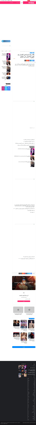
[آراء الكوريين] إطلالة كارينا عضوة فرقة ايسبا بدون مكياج (24, 161)
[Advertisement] (18, 16)
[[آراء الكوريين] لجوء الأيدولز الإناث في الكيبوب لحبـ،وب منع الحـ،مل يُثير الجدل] (24, 324)
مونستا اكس (34, 418)
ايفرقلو (34, 390)
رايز (34, 404)
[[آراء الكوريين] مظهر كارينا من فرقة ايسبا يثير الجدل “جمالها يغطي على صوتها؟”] (31, 324)
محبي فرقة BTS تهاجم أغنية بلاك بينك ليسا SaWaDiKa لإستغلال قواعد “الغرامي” (31, 340)
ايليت (34, 391)
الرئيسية (33, 51)
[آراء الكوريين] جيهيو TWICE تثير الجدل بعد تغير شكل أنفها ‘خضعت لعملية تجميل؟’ (17, 328)
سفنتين (34, 407)
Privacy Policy (8, 422)
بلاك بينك (34, 392)
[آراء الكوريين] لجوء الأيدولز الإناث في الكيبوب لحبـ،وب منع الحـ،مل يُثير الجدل (24, 330)
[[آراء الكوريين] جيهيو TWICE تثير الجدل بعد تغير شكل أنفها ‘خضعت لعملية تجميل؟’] (16, 323)
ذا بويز (34, 403)
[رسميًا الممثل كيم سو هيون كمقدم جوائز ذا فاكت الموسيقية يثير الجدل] (8, 78)
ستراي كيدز (34, 406)
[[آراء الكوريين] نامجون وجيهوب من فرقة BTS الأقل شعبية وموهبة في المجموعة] (20, 375)
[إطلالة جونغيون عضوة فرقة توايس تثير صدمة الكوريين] (25, 375)
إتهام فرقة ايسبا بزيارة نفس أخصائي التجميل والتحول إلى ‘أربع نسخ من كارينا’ (17, 338)
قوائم (19, 2)
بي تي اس (34, 393)
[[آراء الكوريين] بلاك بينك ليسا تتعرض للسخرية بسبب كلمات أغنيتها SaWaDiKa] (32, 158)
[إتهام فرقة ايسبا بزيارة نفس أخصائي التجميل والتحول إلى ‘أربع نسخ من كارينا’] (16, 334)
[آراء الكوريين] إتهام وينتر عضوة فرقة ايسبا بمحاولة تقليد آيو (24, 148)
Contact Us (19, 422)
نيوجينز (34, 419)
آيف (34, 378)
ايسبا (34, 389)
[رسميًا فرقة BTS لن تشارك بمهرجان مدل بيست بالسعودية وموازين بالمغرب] (22, 374)
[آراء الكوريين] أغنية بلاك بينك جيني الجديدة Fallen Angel (24, 283)
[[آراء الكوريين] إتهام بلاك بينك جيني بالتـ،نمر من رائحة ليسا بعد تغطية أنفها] (24, 336)
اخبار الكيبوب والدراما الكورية (3, 422)
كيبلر (34, 415)
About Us (16, 422)
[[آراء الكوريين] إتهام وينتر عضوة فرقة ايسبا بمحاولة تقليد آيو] (32, 151)
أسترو (34, 381)
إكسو (34, 382)
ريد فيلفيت (34, 405)
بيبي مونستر (34, 394)
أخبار (21, 2)
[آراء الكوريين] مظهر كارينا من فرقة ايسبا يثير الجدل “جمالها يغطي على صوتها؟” (31, 330)
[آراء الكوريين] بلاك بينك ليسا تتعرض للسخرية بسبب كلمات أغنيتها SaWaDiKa (4, 62)
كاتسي (34, 414)
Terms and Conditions (12, 422)
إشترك (24, 301)
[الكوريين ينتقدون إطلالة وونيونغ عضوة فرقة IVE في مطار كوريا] (25, 371)
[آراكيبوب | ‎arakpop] (31, 2)
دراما (17, 2)
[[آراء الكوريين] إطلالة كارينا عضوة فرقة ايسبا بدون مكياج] (32, 164)
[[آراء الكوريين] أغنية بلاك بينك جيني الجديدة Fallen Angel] (8, 73)
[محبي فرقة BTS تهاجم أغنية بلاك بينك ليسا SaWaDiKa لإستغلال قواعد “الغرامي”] (31, 335)
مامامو (34, 417)
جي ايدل (34, 401)
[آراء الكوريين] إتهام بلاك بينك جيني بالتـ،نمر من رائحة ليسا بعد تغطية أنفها (24, 342)
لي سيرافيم (34, 416)
